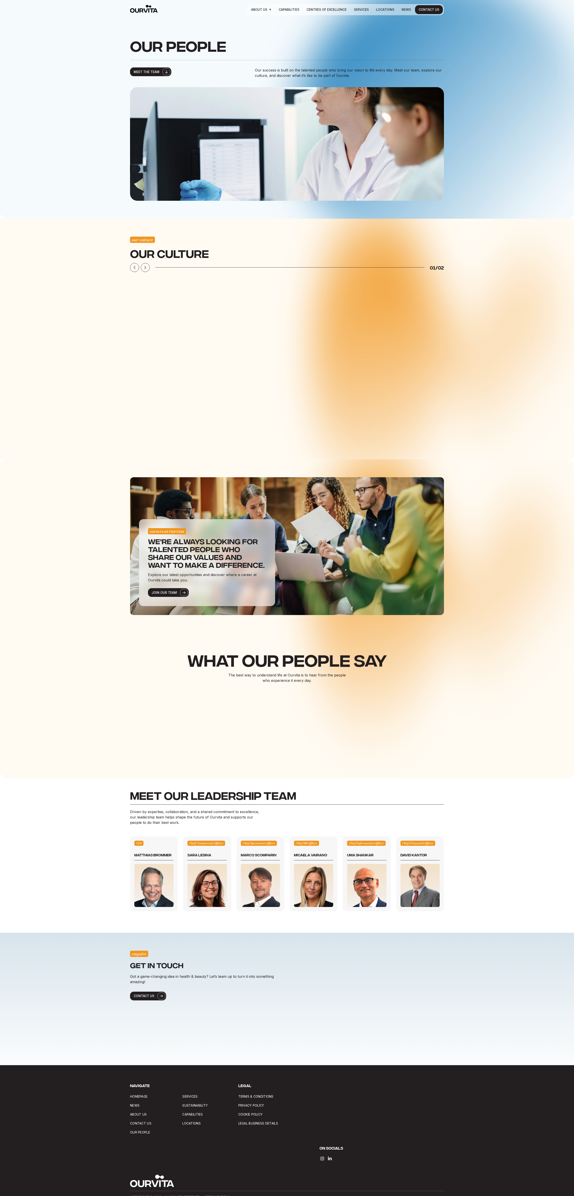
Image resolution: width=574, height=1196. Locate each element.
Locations (385, 9)
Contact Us (429, 9)
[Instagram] (322, 1158)
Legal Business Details (258, 1123)
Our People (140, 1132)
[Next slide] (145, 267)
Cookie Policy (250, 1114)
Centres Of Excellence (327, 9)
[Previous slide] (134, 267)
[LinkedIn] (330, 1158)
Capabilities (289, 9)
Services (361, 9)
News (406, 9)
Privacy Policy (251, 1105)
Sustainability (195, 1105)
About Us (259, 9)
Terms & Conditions (256, 1096)
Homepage (139, 1096)
